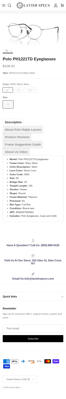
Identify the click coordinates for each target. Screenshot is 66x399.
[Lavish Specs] (33, 5)
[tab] (13, 122)
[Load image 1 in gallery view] (33, 30)
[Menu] (3, 5)
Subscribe (33, 338)
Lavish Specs (14, 387)
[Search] (11, 5)
